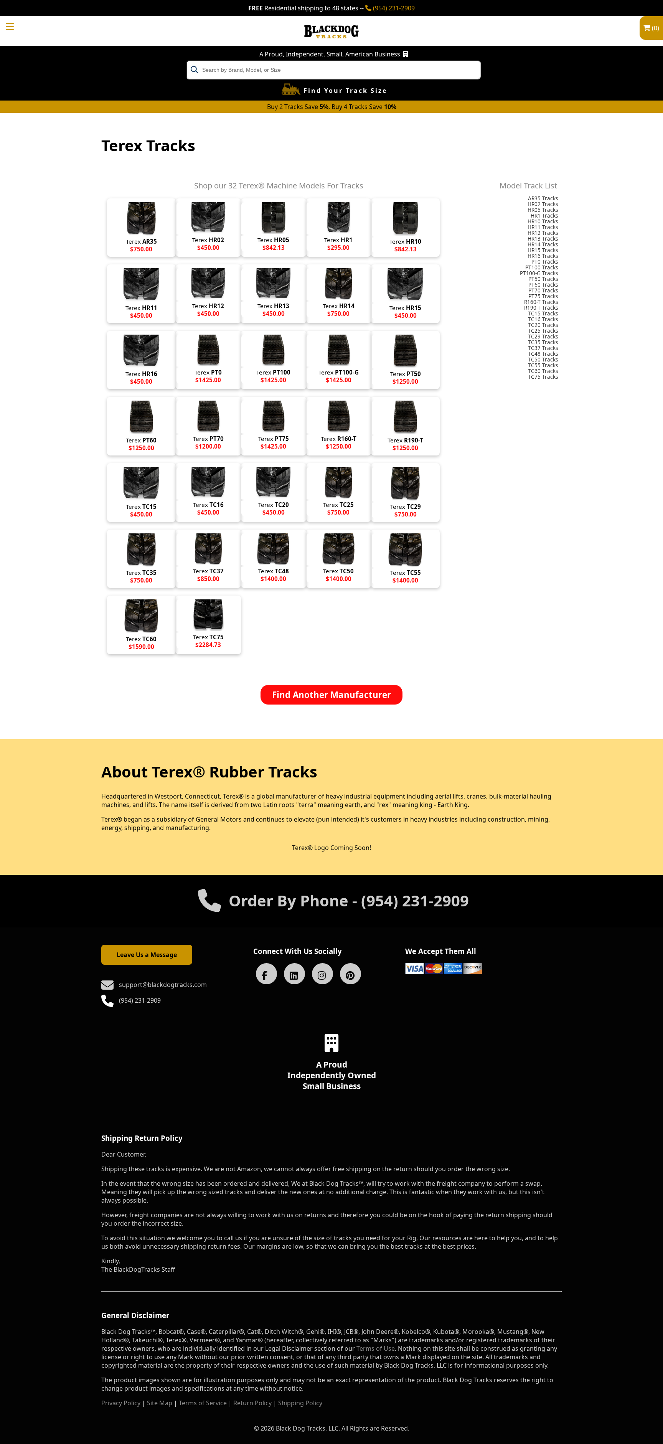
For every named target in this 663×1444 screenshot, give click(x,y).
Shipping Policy (300, 1403)
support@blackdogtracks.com (163, 984)
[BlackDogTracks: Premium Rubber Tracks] (331, 44)
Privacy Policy (120, 1403)
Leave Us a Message (147, 955)
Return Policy (252, 1403)
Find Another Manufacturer (331, 695)
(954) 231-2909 (393, 8)
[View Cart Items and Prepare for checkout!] (17, 25)
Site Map (159, 1403)
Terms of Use (375, 1348)
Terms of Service (203, 1403)
